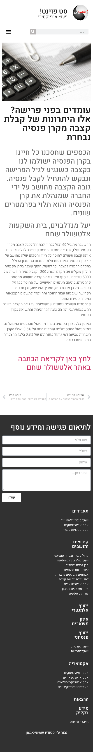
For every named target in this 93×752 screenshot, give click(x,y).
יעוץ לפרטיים (79, 646)
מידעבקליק (82, 710)
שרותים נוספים (78, 593)
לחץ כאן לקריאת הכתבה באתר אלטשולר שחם (54, 363)
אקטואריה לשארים (76, 584)
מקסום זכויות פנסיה (75, 529)
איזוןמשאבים (80, 621)
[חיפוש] (33, 31)
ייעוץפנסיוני (81, 634)
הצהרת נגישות (79, 722)
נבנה (64, 732)
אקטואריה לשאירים (75, 677)
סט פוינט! (53, 11)
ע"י (58, 732)
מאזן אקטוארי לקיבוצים (73, 687)
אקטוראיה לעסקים (76, 672)
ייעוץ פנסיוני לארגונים (74, 520)
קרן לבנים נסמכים (76, 565)
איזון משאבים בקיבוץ (74, 588)
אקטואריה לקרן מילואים (72, 682)
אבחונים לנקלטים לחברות (72, 574)
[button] (9, 31)
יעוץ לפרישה (79, 651)
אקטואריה (78, 663)
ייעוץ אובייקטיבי (52, 17)
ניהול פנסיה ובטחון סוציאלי (71, 555)
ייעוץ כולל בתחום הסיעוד (72, 560)
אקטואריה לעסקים (76, 525)
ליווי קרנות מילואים (76, 569)
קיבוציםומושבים (80, 544)
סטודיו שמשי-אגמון (40, 732)
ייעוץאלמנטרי (80, 607)
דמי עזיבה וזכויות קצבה (73, 579)
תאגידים (80, 511)
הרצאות (81, 699)
